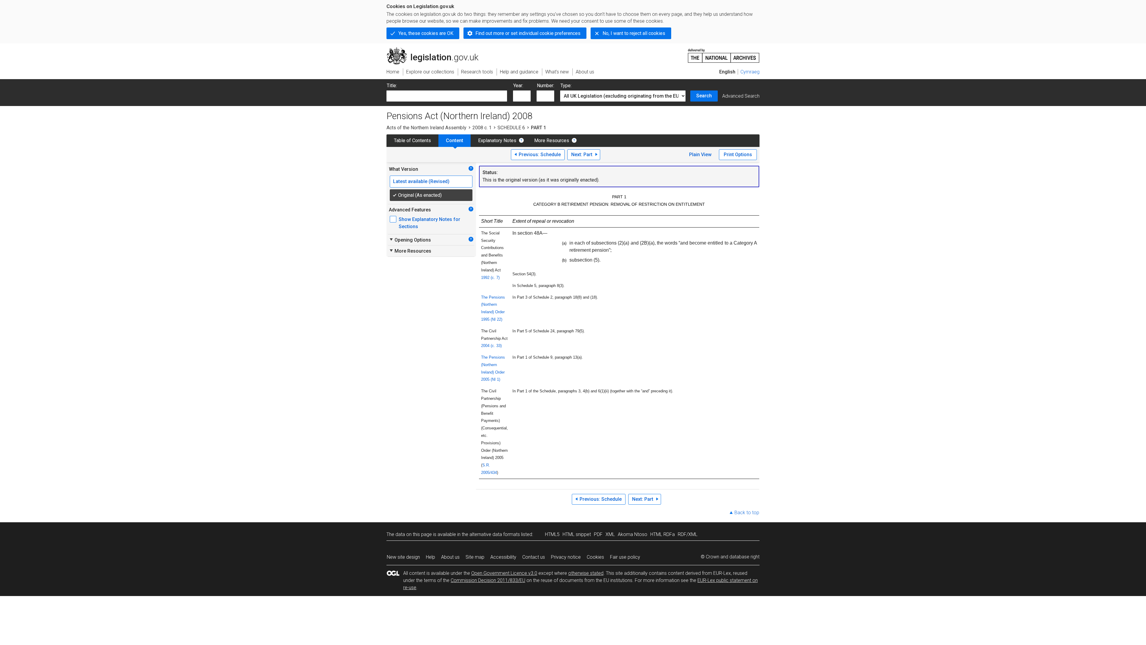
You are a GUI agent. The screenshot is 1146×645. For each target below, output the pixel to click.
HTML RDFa (662, 534)
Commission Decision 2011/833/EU (488, 580)
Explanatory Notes (497, 140)
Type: (566, 85)
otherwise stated (585, 573)
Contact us (533, 557)
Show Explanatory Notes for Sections (429, 222)
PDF (598, 534)
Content (454, 140)
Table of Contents (412, 140)
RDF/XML (687, 534)
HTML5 (552, 534)
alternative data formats (494, 534)
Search (704, 96)
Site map (475, 557)
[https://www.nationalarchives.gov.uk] (724, 53)
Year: (518, 85)
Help (430, 557)
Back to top (746, 512)
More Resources (551, 140)
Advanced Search (741, 96)
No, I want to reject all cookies (634, 33)
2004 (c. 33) (491, 345)
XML (610, 534)
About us (450, 557)
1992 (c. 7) (490, 277)
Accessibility (503, 557)
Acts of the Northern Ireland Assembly (426, 127)
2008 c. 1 (482, 127)
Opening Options (410, 240)
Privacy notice (566, 557)
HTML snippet (577, 534)
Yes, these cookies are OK (425, 33)
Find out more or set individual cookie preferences (527, 33)
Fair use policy (625, 557)
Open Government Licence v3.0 (504, 573)
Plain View (700, 154)
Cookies (595, 557)
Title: (392, 85)
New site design (403, 557)
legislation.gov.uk (436, 49)
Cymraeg (750, 72)
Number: (545, 85)
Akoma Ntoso (632, 534)
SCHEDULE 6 (511, 127)
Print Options (738, 154)
